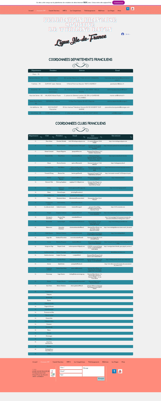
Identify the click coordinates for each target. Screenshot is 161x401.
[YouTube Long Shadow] (132, 8)
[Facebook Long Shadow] (127, 8)
